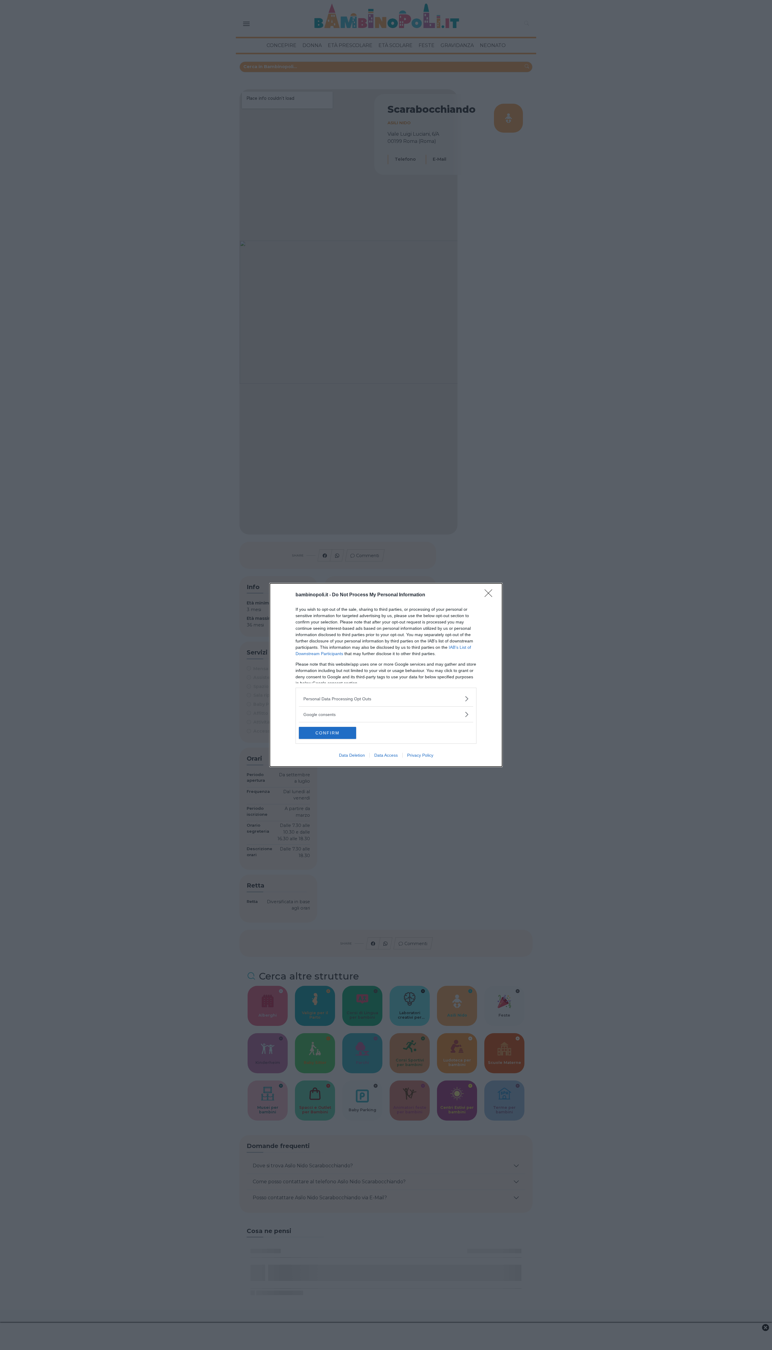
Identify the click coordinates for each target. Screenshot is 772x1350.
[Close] (490, 595)
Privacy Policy (420, 755)
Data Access (386, 755)
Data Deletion (352, 755)
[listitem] (386, 699)
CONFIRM (327, 732)
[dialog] (386, 675)
